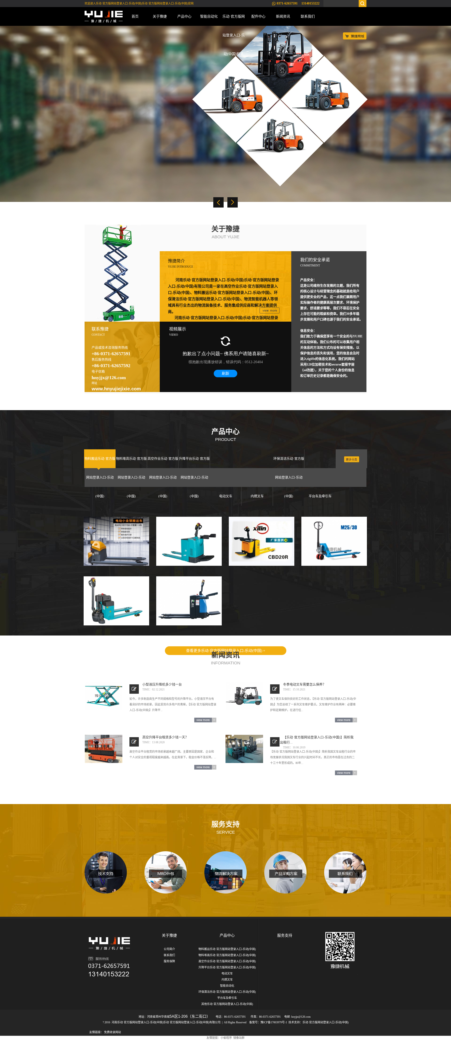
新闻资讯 (283, 16)
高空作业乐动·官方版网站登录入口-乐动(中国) (227, 961)
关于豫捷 (160, 16)
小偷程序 (226, 1038)
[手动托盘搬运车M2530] (334, 541)
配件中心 (258, 16)
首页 (135, 16)
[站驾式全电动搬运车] (189, 541)
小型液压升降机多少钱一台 (162, 684)
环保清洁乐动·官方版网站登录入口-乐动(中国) (227, 992)
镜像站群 (239, 1038)
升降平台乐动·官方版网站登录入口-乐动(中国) (227, 967)
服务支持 (284, 935)
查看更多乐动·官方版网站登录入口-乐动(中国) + (225, 651)
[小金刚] (116, 600)
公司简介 (169, 949)
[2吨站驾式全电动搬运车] (189, 600)
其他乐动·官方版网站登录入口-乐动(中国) (227, 1004)
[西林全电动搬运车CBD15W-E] (116, 541)
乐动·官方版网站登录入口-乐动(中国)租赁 (233, 20)
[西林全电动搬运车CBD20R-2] (261, 541)
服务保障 (169, 961)
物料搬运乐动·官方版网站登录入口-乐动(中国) (227, 949)
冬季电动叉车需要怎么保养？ (304, 684)
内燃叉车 (227, 979)
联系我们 (308, 16)
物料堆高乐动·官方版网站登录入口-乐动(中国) (227, 955)
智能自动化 (209, 16)
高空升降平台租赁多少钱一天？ (165, 737)
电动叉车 (227, 973)
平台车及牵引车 (227, 998)
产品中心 (184, 16)
